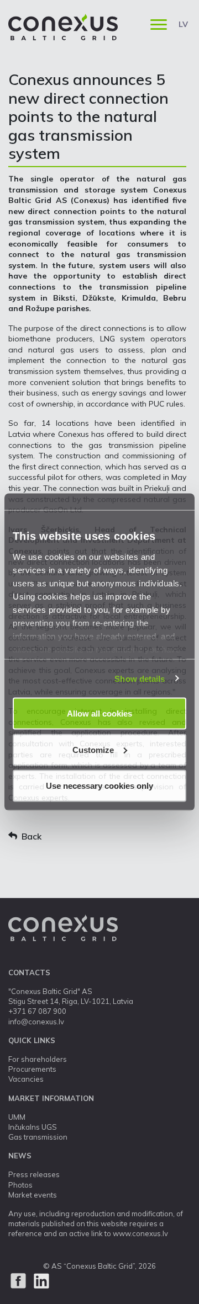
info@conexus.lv (36, 1021)
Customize (93, 749)
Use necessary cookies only (99, 785)
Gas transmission (37, 1136)
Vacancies (26, 1079)
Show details (139, 678)
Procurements (32, 1069)
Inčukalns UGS (32, 1127)
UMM (16, 1117)
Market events (32, 1194)
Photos (20, 1184)
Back (31, 836)
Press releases (34, 1174)
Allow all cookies (99, 713)
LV (183, 24)
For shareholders (37, 1059)
